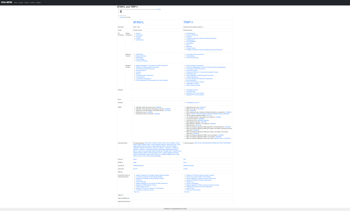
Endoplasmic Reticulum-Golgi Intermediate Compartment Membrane (204, 49)
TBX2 (156, 154)
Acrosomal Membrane (192, 35)
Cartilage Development (192, 77)
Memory (138, 74)
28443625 (227, 127)
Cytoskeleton (189, 43)
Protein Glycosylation (192, 70)
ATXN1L (138, 22)
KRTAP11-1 (162, 148)
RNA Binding (139, 57)
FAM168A (159, 146)
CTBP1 (179, 144)
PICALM (175, 151)
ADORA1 (154, 143)
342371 (135, 159)
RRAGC (156, 153)
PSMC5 (214, 143)
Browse (21, 2)
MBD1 (164, 149)
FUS (167, 146)
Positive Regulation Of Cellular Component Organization (201, 178)
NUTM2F (166, 151)
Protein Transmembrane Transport (195, 82)
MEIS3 (172, 149)
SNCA (221, 143)
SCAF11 (160, 153)
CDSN (168, 144)
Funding (32, 2)
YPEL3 (139, 156)
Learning (138, 72)
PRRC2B (135, 153)
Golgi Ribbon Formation (192, 83)
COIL (175, 144)
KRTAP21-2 (136, 149)
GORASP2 (136, 148)
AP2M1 (135, 144)
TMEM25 (164, 154)
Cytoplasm (189, 36)
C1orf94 (153, 144)
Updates (38, 2)
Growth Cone (189, 182)
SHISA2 (165, 153)
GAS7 (170, 146)
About (16, 2)
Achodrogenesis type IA (192, 102)
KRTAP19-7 (176, 148)
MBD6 (168, 149)
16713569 (157, 9)
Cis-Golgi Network (191, 41)
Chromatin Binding (141, 56)
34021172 (208, 115)
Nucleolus (138, 36)
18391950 (209, 114)
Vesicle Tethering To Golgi (193, 85)
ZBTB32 (148, 156)
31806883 (228, 112)
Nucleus (138, 33)
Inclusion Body (190, 188)
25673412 (227, 138)
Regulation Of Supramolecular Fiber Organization (199, 186)
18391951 (193, 114)
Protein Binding (140, 59)
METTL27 (141, 151)
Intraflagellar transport (192, 90)
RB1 (218, 143)
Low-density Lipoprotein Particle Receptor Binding (149, 177)
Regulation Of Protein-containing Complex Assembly (200, 175)
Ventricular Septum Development (195, 65)
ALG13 (168, 143)
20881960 (226, 114)
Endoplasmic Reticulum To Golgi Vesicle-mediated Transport (202, 72)
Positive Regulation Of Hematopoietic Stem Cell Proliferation (152, 80)
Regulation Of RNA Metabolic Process (146, 185)
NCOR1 (154, 151)
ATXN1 (148, 144)
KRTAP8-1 (142, 149)
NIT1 (162, 151)
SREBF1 (135, 154)
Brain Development (141, 70)
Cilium (188, 45)
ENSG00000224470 (138, 165)
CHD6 (171, 144)
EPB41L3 (149, 146)
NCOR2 (159, 151)
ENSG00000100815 (188, 165)
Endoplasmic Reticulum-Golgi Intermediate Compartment (201, 38)
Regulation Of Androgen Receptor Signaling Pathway (150, 178)
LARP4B (148, 149)
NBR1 (150, 151)
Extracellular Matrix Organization (144, 75)
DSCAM (205, 143)
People (27, 2)
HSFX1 (157, 148)
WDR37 (229, 143)
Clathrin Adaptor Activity (142, 186)
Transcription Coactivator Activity (195, 54)
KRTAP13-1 (169, 148)
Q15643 (185, 169)
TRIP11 (188, 22)
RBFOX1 (146, 153)
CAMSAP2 (158, 144)
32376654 (200, 109)
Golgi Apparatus (190, 40)
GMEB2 (174, 146)
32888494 (158, 107)
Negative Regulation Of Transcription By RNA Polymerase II (152, 65)
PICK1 (179, 151)
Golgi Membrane (190, 33)
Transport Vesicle (191, 48)
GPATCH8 (142, 148)
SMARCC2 (171, 153)
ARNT (195, 143)
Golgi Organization (191, 74)
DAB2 (134, 146)
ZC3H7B (153, 156)
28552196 (204, 114)
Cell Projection (140, 40)
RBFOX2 (151, 153)
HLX (154, 148)
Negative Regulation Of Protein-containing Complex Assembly (202, 185)
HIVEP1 (150, 148)
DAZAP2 (139, 146)
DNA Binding (139, 54)
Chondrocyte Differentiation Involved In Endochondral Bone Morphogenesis (206, 67)
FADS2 (154, 146)
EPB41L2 (144, 146)
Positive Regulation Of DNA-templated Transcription (200, 75)
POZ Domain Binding (141, 61)
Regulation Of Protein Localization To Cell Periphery (150, 188)
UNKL (178, 154)
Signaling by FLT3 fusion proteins (195, 93)
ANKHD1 (173, 143)
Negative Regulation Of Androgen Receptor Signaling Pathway (152, 175)
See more (136, 192)
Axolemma (139, 180)
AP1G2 (177, 143)
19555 (134, 162)
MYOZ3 (146, 151)
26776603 (167, 110)
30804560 (193, 110)
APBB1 (139, 144)
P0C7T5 (135, 169)
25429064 (215, 114)
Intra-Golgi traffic (190, 91)
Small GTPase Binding (192, 57)
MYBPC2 (209, 143)
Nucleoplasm (139, 35)
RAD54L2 (140, 153)
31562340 (198, 114)
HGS (146, 148)
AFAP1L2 (160, 143)
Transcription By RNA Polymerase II (145, 69)
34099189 (203, 122)
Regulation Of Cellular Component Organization (198, 180)
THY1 (159, 154)
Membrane (189, 46)
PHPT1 (171, 151)
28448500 (195, 130)
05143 (185, 162)
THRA (224, 143)
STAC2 (148, 154)
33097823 (202, 107)
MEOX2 (176, 149)
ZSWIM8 (158, 156)
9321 (184, 159)
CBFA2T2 (163, 144)
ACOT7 (150, 143)
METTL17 (135, 151)
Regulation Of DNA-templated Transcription (147, 67)
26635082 (201, 118)
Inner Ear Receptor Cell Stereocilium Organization (199, 78)
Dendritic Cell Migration (192, 183)
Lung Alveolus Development (143, 78)
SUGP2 (152, 154)
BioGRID (122, 17)
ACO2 (146, 143)
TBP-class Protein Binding (193, 190)
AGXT (164, 143)
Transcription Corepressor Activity (145, 190)
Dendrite (138, 38)
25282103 (220, 114)
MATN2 (160, 149)
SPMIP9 (176, 153)
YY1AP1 (143, 156)
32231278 (198, 125)
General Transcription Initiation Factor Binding (198, 177)
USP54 (135, 156)
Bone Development (191, 80)
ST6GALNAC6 (142, 154)
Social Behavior (140, 77)
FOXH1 (164, 146)
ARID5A (144, 144)
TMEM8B (169, 154)
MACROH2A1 (154, 149)
